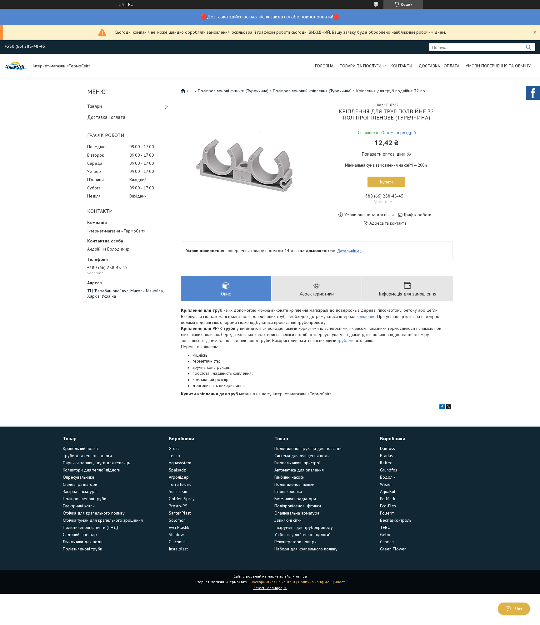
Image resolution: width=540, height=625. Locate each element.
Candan (387, 541)
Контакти (401, 66)
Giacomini (178, 541)
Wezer (386, 484)
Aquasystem (180, 463)
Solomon (177, 520)
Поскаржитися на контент (272, 581)
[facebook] (442, 408)
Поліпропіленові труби (84, 498)
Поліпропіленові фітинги (297, 506)
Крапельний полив (80, 448)
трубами (345, 340)
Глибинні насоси (289, 477)
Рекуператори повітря (295, 541)
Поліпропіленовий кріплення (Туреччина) (312, 91)
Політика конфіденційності (322, 581)
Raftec (386, 463)
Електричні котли (79, 506)
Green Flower (393, 549)
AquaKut (387, 491)
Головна (324, 66)
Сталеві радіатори (80, 484)
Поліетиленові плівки (294, 484)
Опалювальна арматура (296, 513)
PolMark (387, 498)
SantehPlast (180, 513)
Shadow (176, 534)
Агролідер (179, 477)
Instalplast (178, 549)
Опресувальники (78, 477)
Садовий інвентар (80, 534)
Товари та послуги (360, 66)
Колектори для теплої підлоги (91, 470)
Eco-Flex (388, 506)
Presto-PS (178, 506)
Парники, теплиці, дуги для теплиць (96, 463)
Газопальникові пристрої (297, 463)
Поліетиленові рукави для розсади (308, 448)
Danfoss (387, 448)
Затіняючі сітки (288, 520)
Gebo (385, 534)
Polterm (387, 513)
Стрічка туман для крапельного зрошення (103, 520)
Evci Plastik (179, 527)
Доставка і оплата (438, 66)
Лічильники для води (82, 541)
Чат (518, 608)
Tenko (174, 455)
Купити (386, 182)
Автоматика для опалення (299, 470)
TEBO (385, 527)
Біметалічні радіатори (295, 498)
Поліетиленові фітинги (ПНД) (90, 527)
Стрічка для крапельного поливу (94, 513)
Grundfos (388, 470)
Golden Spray (182, 498)
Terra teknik (180, 484)
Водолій (388, 477)
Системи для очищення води (302, 455)
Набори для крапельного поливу (306, 549)
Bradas (386, 455)
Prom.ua (299, 576)
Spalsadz (177, 470)
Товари (94, 106)
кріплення (366, 316)
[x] (448, 408)
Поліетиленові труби (82, 549)
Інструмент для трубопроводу (303, 527)
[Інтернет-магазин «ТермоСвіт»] (16, 65)
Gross (174, 448)
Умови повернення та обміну (498, 66)
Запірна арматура (80, 491)
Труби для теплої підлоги (87, 455)
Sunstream (178, 491)
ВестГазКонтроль (395, 520)
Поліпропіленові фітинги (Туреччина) (233, 91)
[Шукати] (528, 47)
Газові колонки (288, 491)
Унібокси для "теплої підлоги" (302, 534)
